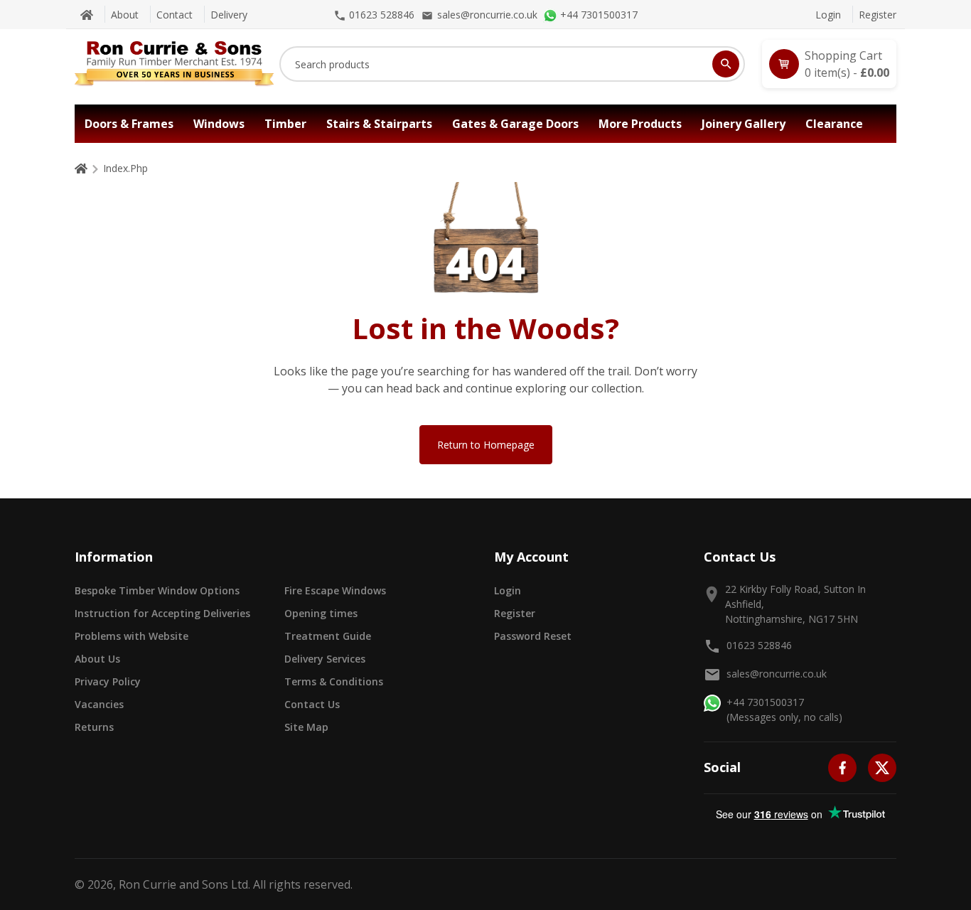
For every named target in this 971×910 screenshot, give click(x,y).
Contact (174, 14)
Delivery (228, 14)
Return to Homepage (486, 444)
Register (877, 14)
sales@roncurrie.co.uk (776, 673)
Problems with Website (131, 636)
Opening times (321, 613)
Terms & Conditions (333, 681)
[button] (829, 64)
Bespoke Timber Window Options (157, 590)
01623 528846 (759, 645)
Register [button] (514, 613)
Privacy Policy (108, 681)
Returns (94, 727)
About (125, 14)
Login (828, 14)
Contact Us (312, 704)
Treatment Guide (327, 636)
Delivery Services (324, 658)
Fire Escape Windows (335, 590)
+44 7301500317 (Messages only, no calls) (784, 709)
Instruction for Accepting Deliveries (162, 613)
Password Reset (533, 636)
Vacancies (99, 704)
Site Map (306, 727)
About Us (97, 658)
